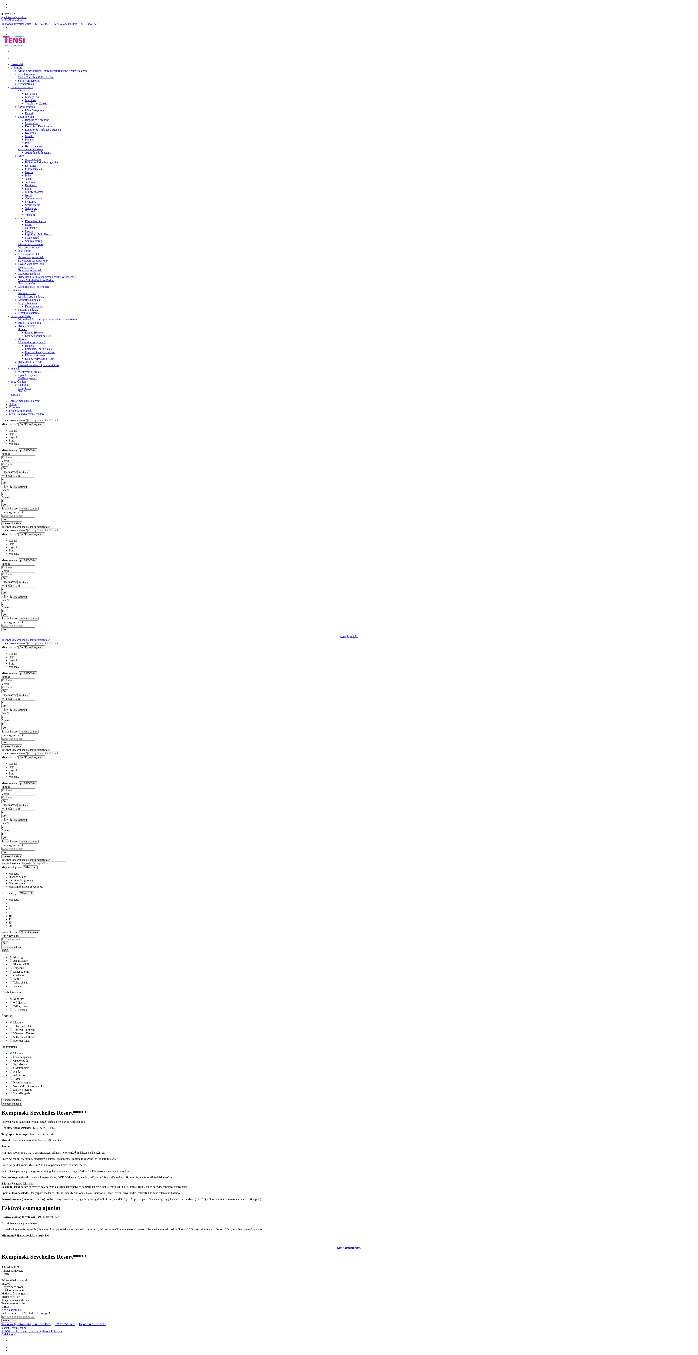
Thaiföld (30, 211)
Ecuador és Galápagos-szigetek (43, 129)
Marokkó (30, 100)
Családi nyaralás (27, 378)
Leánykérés (24, 388)
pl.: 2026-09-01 (28, 450)
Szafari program (22, 1089)
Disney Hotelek (34, 332)
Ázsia (21, 155)
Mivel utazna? (9, 424)
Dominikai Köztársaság (38, 126)
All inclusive (20, 960)
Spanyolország (33, 240)
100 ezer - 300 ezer (24, 1029)
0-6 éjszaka (19, 1002)
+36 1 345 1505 (41, 23)
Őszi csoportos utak (29, 247)
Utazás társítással (27, 283)
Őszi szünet (24, 250)
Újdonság (16, 67)
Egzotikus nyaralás (28, 375)
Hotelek (22, 329)
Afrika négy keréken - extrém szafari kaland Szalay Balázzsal (53, 70)
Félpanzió (19, 967)
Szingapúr (31, 208)
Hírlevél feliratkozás (13, 20)
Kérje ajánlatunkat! (349, 1247)
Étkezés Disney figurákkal (40, 352)
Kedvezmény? (9, 893)
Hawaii (29, 113)
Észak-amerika (26, 106)
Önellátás (18, 975)
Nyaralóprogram (22, 1082)
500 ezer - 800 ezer (24, 1037)
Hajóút (13, 404)
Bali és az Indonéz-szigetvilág (42, 162)
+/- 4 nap (23, 472)
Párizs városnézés (35, 355)
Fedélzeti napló (34, 306)
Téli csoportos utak (29, 254)
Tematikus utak (26, 74)
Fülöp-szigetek (33, 168)
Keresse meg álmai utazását (24, 400)
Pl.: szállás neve (29, 932)
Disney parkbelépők (29, 322)
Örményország (33, 198)
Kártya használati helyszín (16, 863)
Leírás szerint (21, 971)
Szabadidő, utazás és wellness (30, 1086)
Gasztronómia (21, 1067)
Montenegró (32, 237)
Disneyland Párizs (35, 221)
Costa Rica (31, 123)
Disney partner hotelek (38, 335)
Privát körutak (26, 83)
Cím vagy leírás (10, 935)
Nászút (22, 391)
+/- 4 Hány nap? (10, 475)
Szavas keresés (10, 508)
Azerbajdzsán (33, 159)
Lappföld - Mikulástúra (38, 234)
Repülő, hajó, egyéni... (31, 424)
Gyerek (5, 497)
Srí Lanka (30, 201)
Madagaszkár (32, 97)
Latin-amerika (26, 116)
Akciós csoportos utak (30, 244)
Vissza (5, 460)
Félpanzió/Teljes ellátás (38, 348)
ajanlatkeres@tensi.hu (14, 17)
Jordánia (30, 182)
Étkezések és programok (32, 342)
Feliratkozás (9, 1320)
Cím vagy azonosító (12, 512)
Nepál (28, 195)
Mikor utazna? (9, 450)
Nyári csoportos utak (30, 270)
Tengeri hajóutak (27, 303)
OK (4, 468)
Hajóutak (16, 290)
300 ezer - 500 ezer (24, 1033)
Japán (28, 178)
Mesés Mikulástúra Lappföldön (36, 280)
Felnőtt (5, 490)
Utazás (22, 339)
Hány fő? (6, 486)
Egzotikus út (20, 1064)
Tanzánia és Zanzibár (37, 103)
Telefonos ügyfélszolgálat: (16, 23)
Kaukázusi (31, 185)
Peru (27, 142)
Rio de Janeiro (33, 146)
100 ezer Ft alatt (22, 1026)
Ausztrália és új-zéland (38, 152)
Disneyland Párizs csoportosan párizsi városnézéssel (47, 276)
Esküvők (23, 384)
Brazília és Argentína (37, 119)
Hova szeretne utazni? (14, 420)
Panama (29, 139)
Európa (22, 218)
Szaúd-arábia (32, 204)
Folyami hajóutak (28, 309)
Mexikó (29, 136)
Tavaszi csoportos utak (31, 263)
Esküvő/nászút (19, 381)
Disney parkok (26, 326)
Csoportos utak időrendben (33, 286)
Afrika (21, 90)
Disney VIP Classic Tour (39, 358)
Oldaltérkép (8, 1334)
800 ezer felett (21, 1040)
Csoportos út (20, 1060)
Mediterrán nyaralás (29, 371)
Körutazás (14, 407)
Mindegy (18, 957)
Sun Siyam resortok (29, 80)
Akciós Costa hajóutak (31, 296)
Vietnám (30, 214)
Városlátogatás (21, 1093)
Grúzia (29, 172)
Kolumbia (31, 133)
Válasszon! (30, 867)
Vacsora (17, 986)
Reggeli (29, 345)
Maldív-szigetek (34, 191)
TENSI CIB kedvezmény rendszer (21, 1331)
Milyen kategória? (11, 867)
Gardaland (31, 227)
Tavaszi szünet (26, 267)
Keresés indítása (12, 523)
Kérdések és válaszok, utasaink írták (38, 365)
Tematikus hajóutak (29, 312)
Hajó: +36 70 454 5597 (85, 23)
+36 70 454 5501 (61, 23)
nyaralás (15, 368)
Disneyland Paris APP (30, 362)
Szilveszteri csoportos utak (33, 260)
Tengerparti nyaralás (20, 410)
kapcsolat (16, 394)
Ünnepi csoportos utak (31, 257)
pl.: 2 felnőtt (20, 486)
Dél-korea (31, 165)
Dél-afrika (31, 93)
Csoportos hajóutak (29, 273)
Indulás (5, 453)
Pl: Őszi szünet (29, 508)
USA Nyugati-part (35, 110)
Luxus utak (17, 64)
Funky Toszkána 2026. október (36, 77)
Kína (28, 188)
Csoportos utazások (22, 87)
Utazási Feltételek (52, 1331)
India (28, 175)
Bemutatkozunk (27, 293)
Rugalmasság (9, 471)
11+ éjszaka (20, 1009)
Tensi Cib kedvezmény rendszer (27, 413)
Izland (28, 224)
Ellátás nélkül (21, 964)
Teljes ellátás (20, 982)
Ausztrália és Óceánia (30, 149)
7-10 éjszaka (20, 1006)
